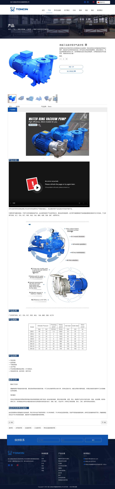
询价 (70, 67)
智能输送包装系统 (63, 480)
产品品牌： (44, 106)
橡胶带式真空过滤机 (63, 458)
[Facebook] (85, 2)
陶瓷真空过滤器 (62, 461)
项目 (43, 465)
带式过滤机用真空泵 (49, 428)
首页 (43, 458)
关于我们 (44, 461)
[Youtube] (93, 2)
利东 (71, 486)
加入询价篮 (70, 71)
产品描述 (12, 109)
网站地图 (74, 486)
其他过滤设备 (61, 470)
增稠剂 (60, 468)
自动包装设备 (61, 477)
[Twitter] (91, 2)
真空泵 (11, 428)
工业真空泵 (37, 428)
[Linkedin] (88, 2)
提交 (93, 440)
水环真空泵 (19, 428)
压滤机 (60, 463)
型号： (11, 106)
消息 (43, 470)
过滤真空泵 (28, 428)
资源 (43, 468)
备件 (59, 475)
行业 (43, 463)
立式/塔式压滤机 (62, 465)
